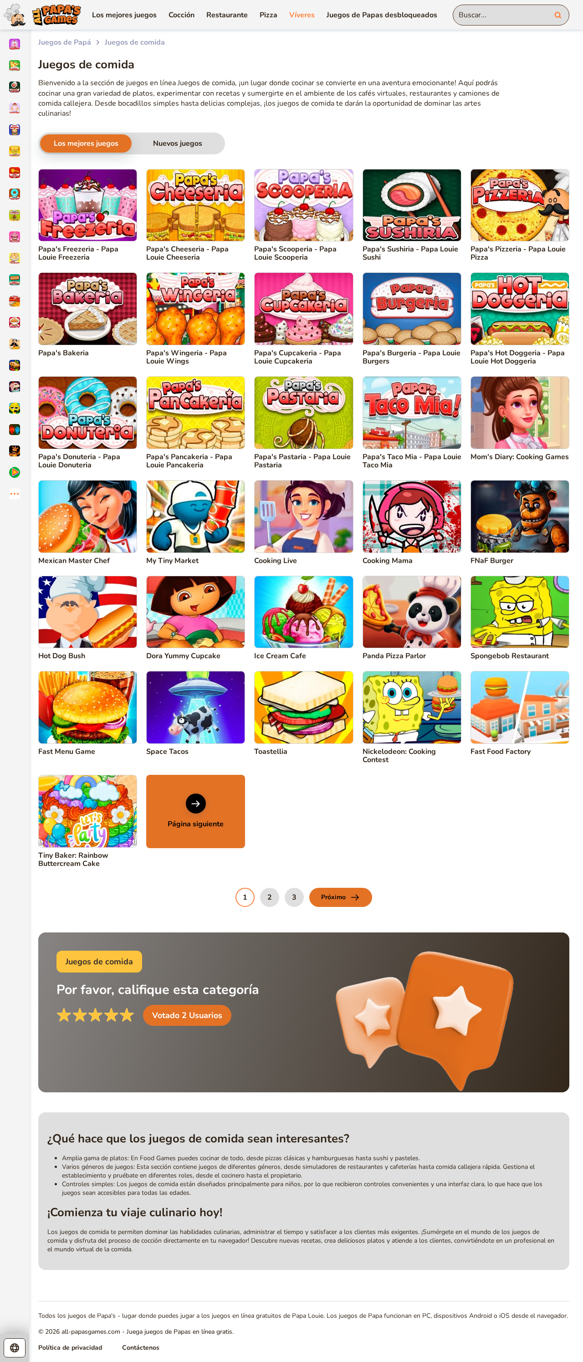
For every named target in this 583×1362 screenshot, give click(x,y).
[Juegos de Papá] (40, 15)
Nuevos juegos (177, 143)
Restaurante (227, 15)
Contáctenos (140, 1347)
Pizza (268, 15)
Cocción (181, 15)
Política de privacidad (70, 1347)
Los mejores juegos (124, 15)
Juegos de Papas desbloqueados (382, 15)
